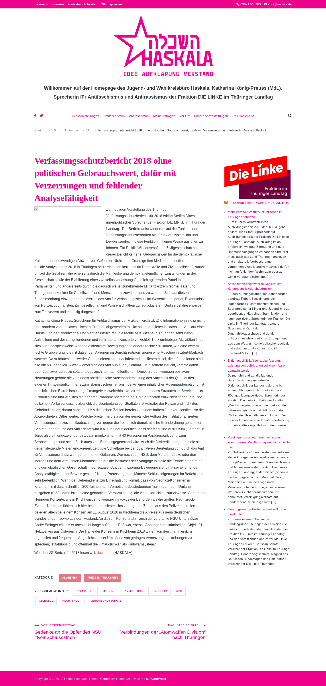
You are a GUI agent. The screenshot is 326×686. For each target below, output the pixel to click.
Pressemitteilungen (85, 116)
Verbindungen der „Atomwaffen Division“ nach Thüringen (163, 632)
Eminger (107, 591)
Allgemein (70, 577)
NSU (179, 591)
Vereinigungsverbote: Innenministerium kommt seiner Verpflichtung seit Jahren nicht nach (259, 442)
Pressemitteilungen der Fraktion (258, 202)
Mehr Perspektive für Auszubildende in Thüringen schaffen (255, 214)
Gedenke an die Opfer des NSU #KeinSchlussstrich (67, 632)
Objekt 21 (46, 600)
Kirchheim (159, 591)
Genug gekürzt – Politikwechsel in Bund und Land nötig (258, 511)
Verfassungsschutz (105, 600)
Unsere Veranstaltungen (211, 116)
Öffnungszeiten (111, 4)
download (104, 553)
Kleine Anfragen (164, 116)
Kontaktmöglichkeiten (82, 4)
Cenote (105, 678)
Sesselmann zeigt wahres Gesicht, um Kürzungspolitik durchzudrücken (254, 286)
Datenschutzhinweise (49, 4)
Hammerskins (133, 591)
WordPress (158, 678)
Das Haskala (241, 116)
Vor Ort (185, 116)
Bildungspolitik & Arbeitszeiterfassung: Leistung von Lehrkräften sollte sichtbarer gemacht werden (257, 365)
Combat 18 (84, 591)
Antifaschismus (114, 116)
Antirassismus (139, 116)
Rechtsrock (71, 600)
